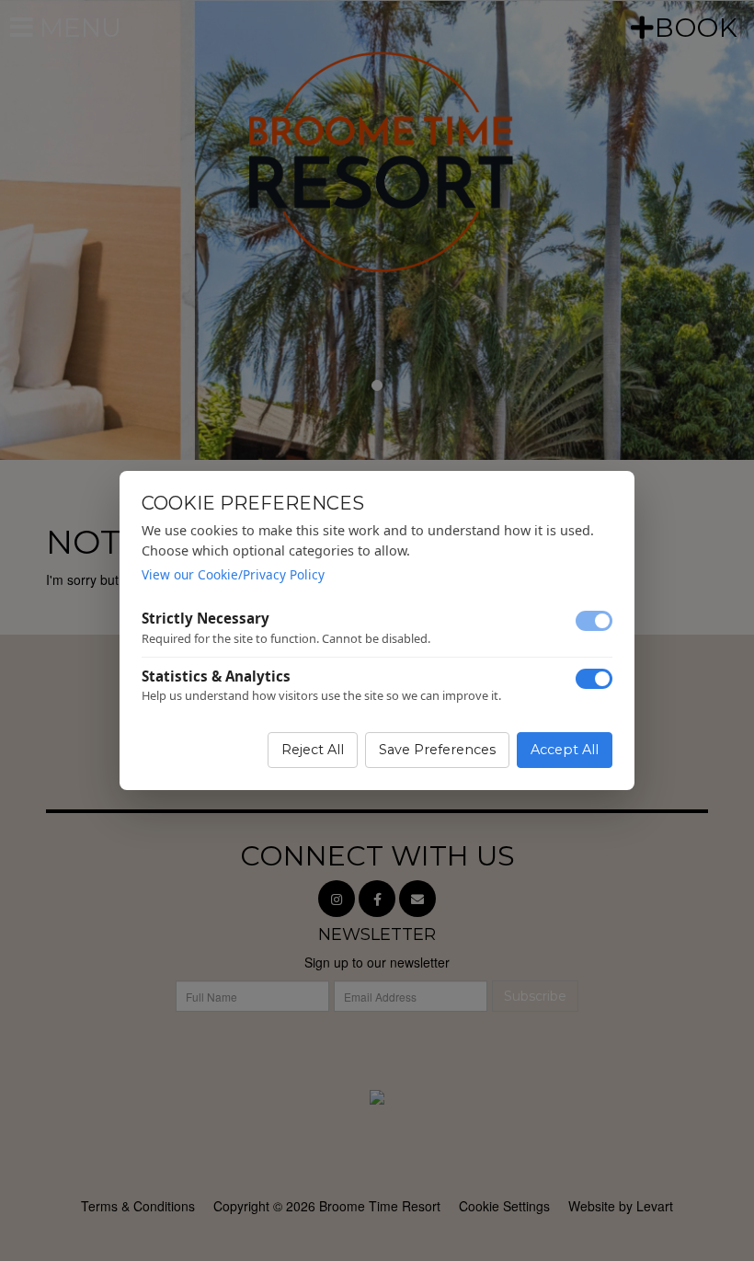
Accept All (565, 749)
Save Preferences (437, 749)
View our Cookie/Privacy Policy (233, 574)
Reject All (312, 749)
